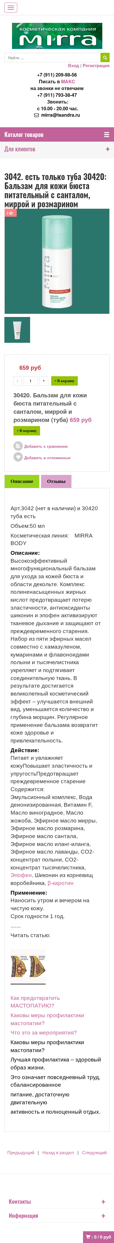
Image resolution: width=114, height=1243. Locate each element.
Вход (73, 65)
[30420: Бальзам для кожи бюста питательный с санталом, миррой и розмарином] (17, 329)
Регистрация (96, 65)
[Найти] (105, 57)
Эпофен (21, 875)
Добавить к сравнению (46, 446)
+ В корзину (64, 381)
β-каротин (60, 883)
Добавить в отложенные (47, 458)
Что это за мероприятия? (44, 1033)
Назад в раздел (58, 1152)
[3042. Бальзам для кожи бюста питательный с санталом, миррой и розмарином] (57, 260)
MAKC (68, 81)
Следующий (94, 1152)
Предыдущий (20, 1152)
